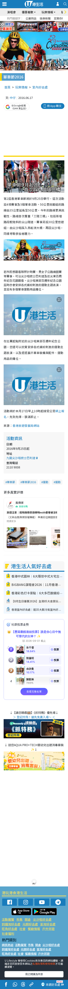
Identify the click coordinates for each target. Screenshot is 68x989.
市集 (19, 919)
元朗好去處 (30, 924)
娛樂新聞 (45, 18)
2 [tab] (29, 22)
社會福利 (8, 933)
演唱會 (11, 12)
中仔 (13, 97)
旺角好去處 (9, 928)
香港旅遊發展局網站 (26, 425)
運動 (45, 482)
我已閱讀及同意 (34, 974)
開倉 (28, 919)
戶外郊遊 (48, 928)
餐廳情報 (34, 928)
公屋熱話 (31, 18)
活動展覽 (8, 919)
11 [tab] (40, 26)
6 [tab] (44, 22)
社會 (22, 928)
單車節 (11, 482)
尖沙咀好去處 (42, 919)
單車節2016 (29, 482)
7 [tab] (26, 26)
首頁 (7, 87)
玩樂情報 (21, 87)
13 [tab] (33, 31)
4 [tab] (37, 22)
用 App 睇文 (54, 106)
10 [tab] (37, 26)
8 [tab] (29, 26)
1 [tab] (26, 22)
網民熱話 (7, 945)
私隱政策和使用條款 (43, 963)
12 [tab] (44, 26)
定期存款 (59, 18)
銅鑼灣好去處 (11, 924)
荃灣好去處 (47, 924)
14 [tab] (37, 31)
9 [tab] (33, 26)
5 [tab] (40, 22)
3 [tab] (33, 22)
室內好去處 (40, 87)
